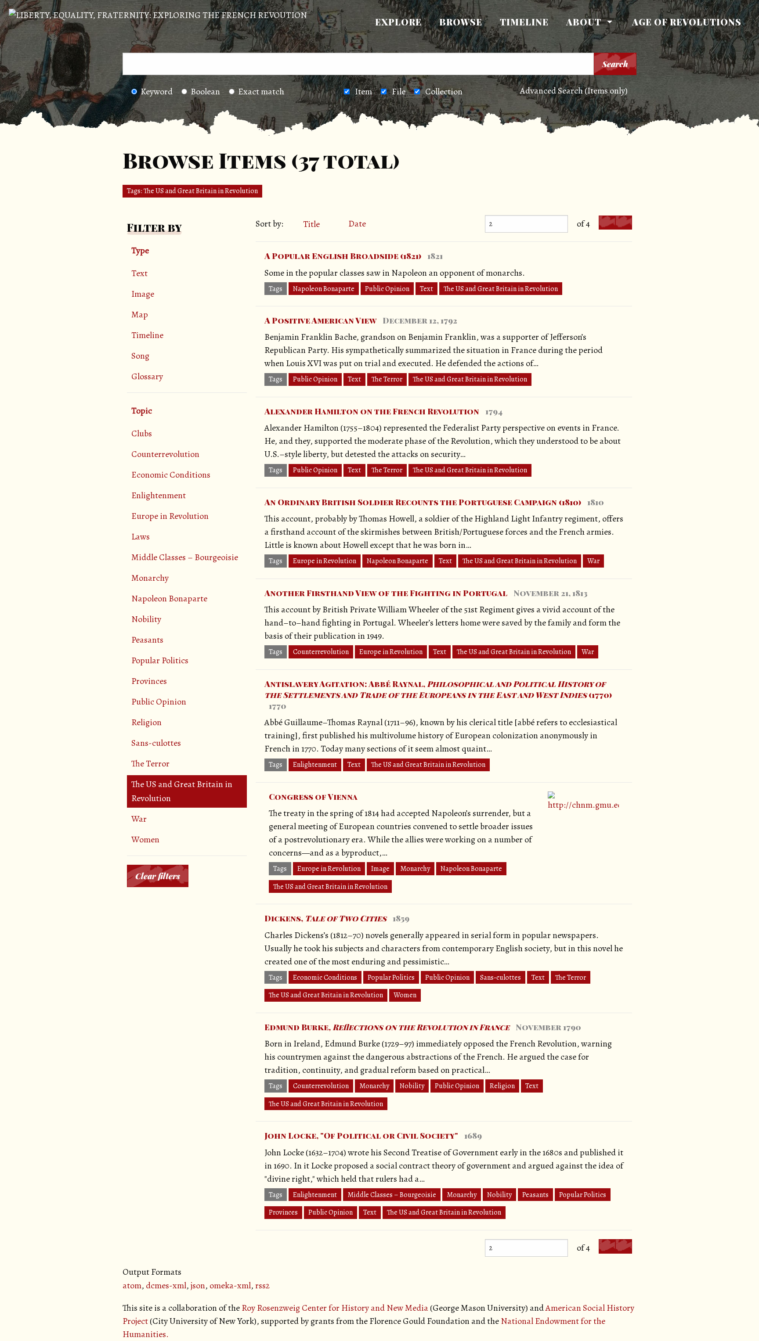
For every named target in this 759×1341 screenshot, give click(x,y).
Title (312, 224)
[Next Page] (623, 223)
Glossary (147, 376)
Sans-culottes (156, 743)
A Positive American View (320, 320)
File (398, 91)
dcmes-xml (166, 1285)
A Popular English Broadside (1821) (342, 256)
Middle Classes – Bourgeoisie (184, 557)
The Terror (150, 763)
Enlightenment (158, 495)
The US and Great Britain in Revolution (181, 791)
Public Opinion (158, 702)
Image (142, 294)
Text (139, 273)
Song (140, 356)
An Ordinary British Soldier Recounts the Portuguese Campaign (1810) (422, 502)
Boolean (205, 91)
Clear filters (157, 876)
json (198, 1285)
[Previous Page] (607, 223)
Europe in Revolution (170, 516)
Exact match (261, 91)
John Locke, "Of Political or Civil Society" (361, 1135)
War (139, 819)
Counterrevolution (165, 454)
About (583, 22)
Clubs (141, 433)
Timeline (524, 22)
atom (132, 1285)
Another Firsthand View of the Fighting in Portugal (385, 593)
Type (140, 250)
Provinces (149, 681)
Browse (460, 22)
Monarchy (150, 578)
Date (357, 224)
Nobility (146, 619)
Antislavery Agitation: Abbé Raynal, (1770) (438, 689)
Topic (141, 411)
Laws (140, 537)
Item (363, 91)
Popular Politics (159, 660)
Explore (398, 22)
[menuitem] (398, 22)
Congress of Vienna (313, 796)
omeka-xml (230, 1285)
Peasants (147, 640)
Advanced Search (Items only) (574, 91)
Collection (444, 91)
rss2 (262, 1285)
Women (145, 839)
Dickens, (325, 918)
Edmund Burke (387, 1027)
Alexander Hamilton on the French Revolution (371, 411)
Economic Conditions (170, 475)
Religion (146, 722)
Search (615, 64)
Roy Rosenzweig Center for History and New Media (335, 1308)
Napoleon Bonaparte (169, 598)
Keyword (157, 91)
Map (139, 314)
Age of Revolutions (686, 22)
